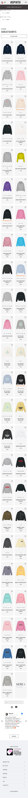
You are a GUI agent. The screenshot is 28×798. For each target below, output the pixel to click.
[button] (14, 36)
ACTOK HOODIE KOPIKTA (7, 60)
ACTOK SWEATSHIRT (20, 87)
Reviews (14, 736)
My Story (5, 765)
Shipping (5, 769)
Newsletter (6, 762)
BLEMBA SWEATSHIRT (20, 446)
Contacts (5, 785)
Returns (5, 773)
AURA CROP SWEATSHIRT (20, 168)
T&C (4, 781)
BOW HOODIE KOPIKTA (7, 554)
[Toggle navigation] (26, 2)
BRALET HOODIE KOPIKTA (20, 582)
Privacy (5, 777)
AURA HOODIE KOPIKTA (7, 198)
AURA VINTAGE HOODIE (7, 336)
